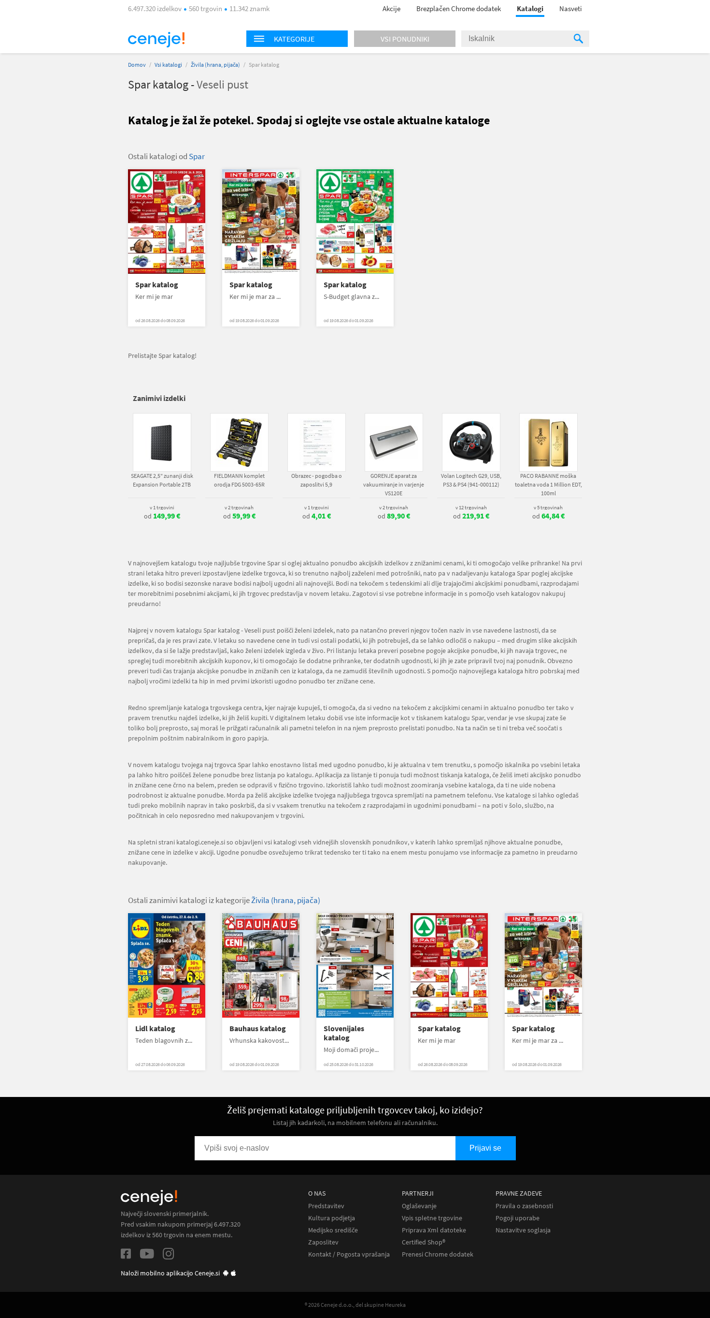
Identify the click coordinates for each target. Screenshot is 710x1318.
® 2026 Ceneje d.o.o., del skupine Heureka (355, 1304)
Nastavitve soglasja (523, 1230)
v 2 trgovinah (239, 507)
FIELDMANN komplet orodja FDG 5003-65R (239, 480)
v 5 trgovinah (548, 507)
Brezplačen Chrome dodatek (458, 8)
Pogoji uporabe (518, 1218)
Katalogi (530, 8)
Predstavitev (326, 1206)
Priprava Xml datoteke (434, 1230)
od (162, 516)
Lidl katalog (155, 1028)
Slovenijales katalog (344, 1033)
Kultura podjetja (331, 1218)
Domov (137, 64)
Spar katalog (156, 284)
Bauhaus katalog (257, 1028)
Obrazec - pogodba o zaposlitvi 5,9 (316, 480)
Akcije (391, 8)
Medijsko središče (333, 1230)
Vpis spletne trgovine (432, 1218)
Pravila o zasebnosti (524, 1206)
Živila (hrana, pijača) (215, 64)
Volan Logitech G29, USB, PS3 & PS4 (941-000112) (471, 480)
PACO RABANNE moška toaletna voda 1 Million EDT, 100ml (548, 484)
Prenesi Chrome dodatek (437, 1254)
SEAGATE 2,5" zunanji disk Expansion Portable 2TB (162, 480)
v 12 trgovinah (471, 507)
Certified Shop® (423, 1242)
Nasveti (570, 8)
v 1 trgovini (162, 507)
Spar (197, 156)
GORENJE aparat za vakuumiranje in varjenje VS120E (393, 484)
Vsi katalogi (168, 64)
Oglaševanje (419, 1206)
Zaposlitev (323, 1242)
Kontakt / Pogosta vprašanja (349, 1254)
